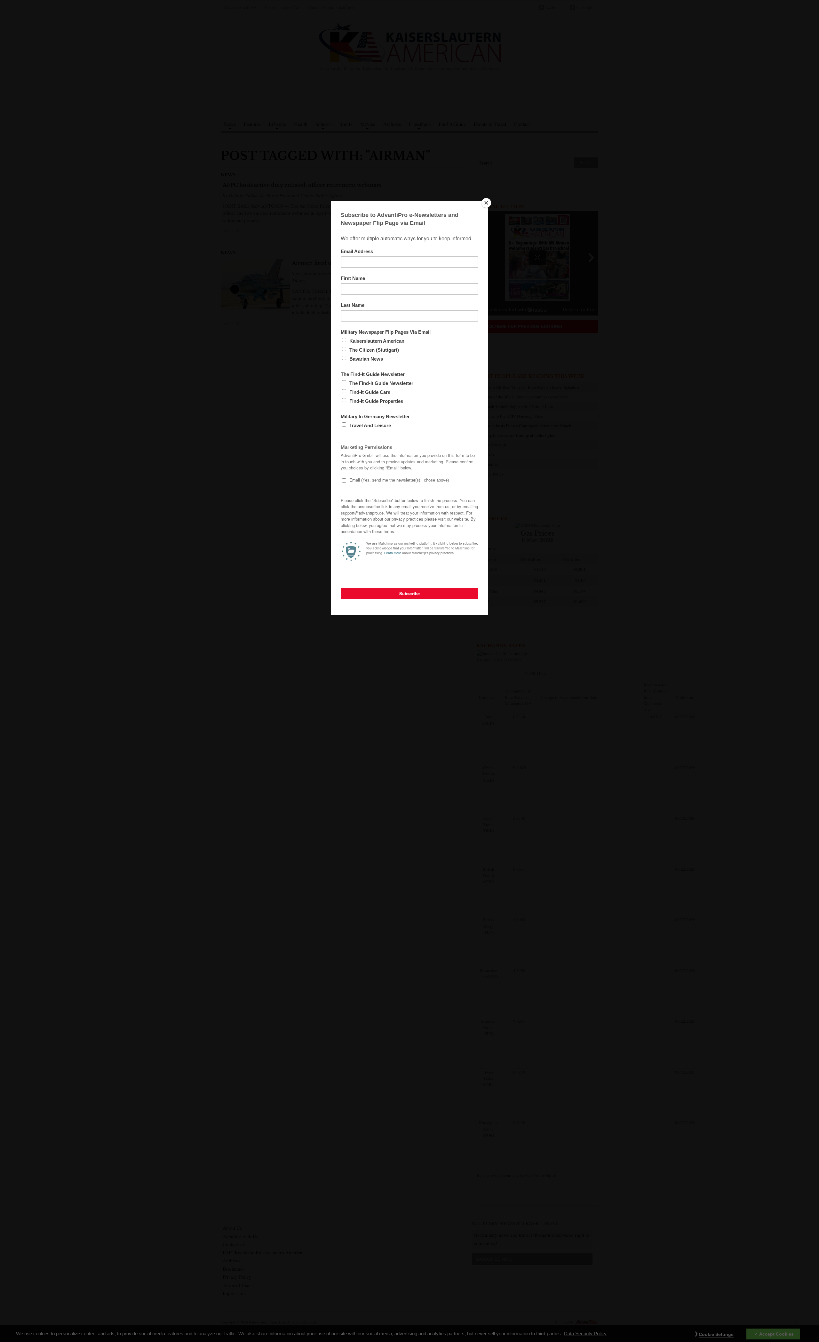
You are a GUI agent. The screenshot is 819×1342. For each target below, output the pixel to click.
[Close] (486, 203)
